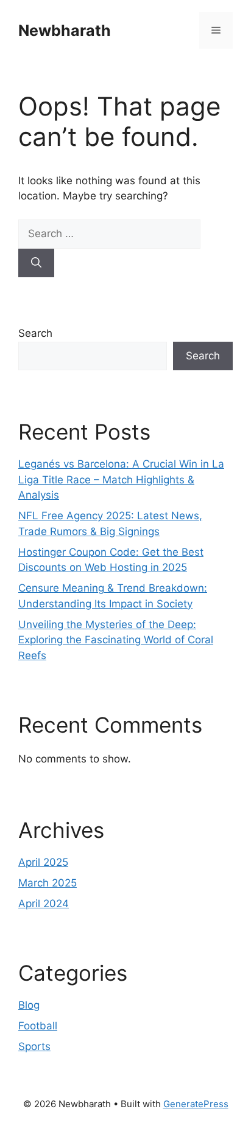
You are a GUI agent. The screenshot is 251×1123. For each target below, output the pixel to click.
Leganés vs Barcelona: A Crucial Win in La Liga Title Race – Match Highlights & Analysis (121, 479)
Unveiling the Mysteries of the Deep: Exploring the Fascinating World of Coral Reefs (115, 640)
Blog (29, 1005)
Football (37, 1026)
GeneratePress (195, 1104)
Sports (34, 1046)
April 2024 (43, 903)
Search (35, 333)
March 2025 (47, 883)
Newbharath (64, 30)
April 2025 (43, 862)
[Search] (36, 263)
